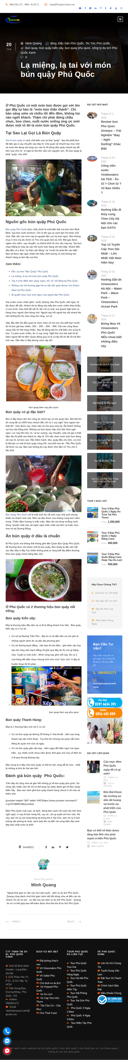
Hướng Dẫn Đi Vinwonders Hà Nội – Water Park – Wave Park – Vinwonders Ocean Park (111, 293)
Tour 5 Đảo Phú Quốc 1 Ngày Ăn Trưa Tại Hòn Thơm (111, 513)
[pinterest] (101, 8)
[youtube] (116, 8)
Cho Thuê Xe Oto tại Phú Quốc (105, 383)
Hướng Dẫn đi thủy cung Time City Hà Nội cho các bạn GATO (111, 218)
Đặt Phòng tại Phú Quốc (104, 403)
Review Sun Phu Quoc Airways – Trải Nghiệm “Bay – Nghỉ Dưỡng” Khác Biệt (111, 135)
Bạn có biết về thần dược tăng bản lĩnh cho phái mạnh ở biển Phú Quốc (103, 834)
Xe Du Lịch (46, 994)
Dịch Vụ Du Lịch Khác (105, 422)
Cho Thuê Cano (48, 1013)
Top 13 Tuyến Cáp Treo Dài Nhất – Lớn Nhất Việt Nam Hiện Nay (111, 253)
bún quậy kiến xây (51, 48)
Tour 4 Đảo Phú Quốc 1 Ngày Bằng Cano (111, 535)
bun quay (31, 48)
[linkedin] (95, 8)
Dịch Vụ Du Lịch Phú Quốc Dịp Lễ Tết (105, 441)
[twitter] (111, 8)
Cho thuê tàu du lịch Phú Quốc (105, 364)
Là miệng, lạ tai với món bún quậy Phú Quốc (35, 276)
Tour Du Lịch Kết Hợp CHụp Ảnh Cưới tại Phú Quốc (104, 480)
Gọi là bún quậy (14, 140)
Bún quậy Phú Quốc (16, 229)
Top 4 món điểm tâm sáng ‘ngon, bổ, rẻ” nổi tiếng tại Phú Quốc (45, 280)
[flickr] (90, 8)
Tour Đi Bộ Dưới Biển (104, 461)
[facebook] (85, 8)
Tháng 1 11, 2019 (99, 843)
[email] (80, 8)
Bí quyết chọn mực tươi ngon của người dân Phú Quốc (40, 294)
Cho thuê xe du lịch (50, 983)
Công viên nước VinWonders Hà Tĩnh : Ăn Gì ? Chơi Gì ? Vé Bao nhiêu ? (111, 179)
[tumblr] (105, 8)
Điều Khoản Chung (111, 993)
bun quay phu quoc (77, 48)
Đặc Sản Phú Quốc (71, 43)
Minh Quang (33, 43)
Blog (53, 43)
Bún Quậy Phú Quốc (16, 514)
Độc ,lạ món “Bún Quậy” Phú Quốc (30, 271)
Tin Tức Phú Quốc (98, 43)
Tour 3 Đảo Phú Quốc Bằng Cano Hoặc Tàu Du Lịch (112, 557)
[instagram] (121, 8)
